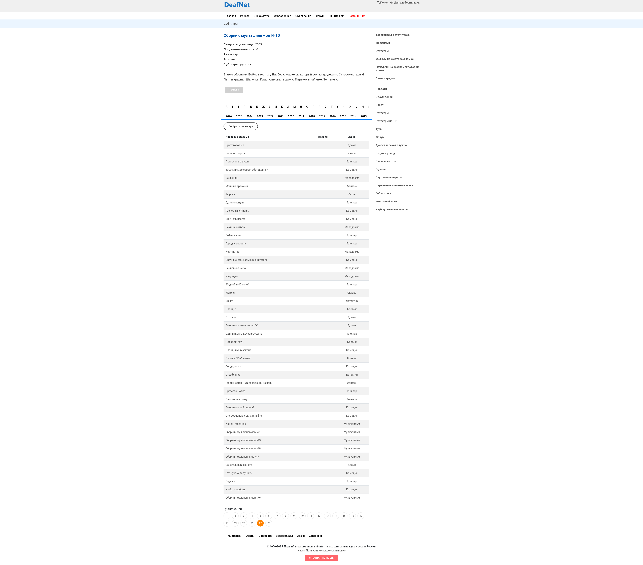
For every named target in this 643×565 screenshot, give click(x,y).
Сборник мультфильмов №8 (243, 448)
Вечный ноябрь (235, 227)
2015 (343, 116)
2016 (333, 116)
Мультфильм (352, 423)
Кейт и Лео (232, 251)
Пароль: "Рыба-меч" (238, 358)
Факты (250, 535)
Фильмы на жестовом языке (395, 59)
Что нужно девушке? (239, 473)
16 (352, 515)
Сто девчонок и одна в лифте (244, 415)
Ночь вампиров (235, 153)
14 (335, 515)
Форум (319, 16)
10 (302, 515)
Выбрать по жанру (241, 126)
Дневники (315, 535)
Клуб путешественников (392, 209)
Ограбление (233, 374)
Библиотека (383, 193)
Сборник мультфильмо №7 (242, 456)
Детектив (352, 300)
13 (327, 515)
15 (344, 515)
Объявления (303, 16)
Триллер (352, 161)
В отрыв (231, 317)
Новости (381, 89)
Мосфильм (383, 43)
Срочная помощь (321, 557)
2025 (239, 116)
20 (243, 523)
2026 (229, 116)
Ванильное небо (236, 268)
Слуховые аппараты (389, 177)
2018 (312, 116)
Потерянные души (237, 161)
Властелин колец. (236, 399)
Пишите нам (336, 16)
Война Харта (233, 235)
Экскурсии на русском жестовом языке (397, 68)
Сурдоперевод (385, 153)
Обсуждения (384, 97)
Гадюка (230, 481)
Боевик (352, 309)
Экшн (351, 194)
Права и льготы (386, 161)
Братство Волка (235, 391)
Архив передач (385, 78)
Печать (234, 89)
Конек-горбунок (236, 423)
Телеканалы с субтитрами (393, 34)
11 (310, 515)
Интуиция (232, 276)
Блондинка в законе (238, 350)
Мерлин (230, 292)
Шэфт (229, 300)
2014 (353, 116)
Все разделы (284, 535)
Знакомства (262, 16)
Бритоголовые (235, 145)
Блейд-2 (231, 309)
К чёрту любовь (235, 489)
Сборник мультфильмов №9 (243, 440)
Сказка (351, 292)
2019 (301, 116)
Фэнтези (352, 186)
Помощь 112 (356, 16)
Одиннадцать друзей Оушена (244, 333)
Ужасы (351, 153)
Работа (244, 16)
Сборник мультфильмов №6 (243, 497)
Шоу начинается (235, 219)
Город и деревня (236, 243)
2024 (249, 116)
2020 (291, 116)
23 (268, 523)
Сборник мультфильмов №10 (244, 432)
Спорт (380, 105)
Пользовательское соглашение (326, 550)
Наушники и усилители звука (394, 185)
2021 (281, 116)
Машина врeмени (237, 186)
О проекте (265, 535)
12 (319, 515)
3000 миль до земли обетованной (247, 169)
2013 (364, 116)
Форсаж (231, 194)
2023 (260, 116)
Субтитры (231, 23)
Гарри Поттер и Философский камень (249, 382)
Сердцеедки (233, 366)
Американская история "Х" (242, 325)
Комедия (352, 169)
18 (227, 523)
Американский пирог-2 (240, 407)
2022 (270, 116)
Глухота (381, 169)
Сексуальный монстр (239, 464)
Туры (379, 129)
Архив (301, 535)
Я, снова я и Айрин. (237, 210)
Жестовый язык (386, 201)
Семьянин (232, 178)
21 (252, 523)
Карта (301, 550)
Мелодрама (352, 178)
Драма (352, 145)
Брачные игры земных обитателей (247, 260)
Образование (282, 16)
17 (361, 515)
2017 (322, 116)
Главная (231, 16)
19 (235, 523)
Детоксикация (235, 202)
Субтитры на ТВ (386, 121)
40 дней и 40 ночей (237, 284)
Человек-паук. (235, 341)
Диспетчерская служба (391, 145)
